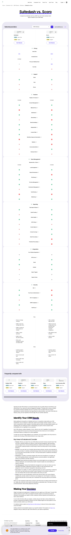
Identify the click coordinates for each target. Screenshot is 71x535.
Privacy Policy (61, 530)
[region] (35, 387)
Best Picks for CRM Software (34, 504)
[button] (19, 37)
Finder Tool (52, 507)
